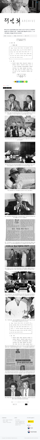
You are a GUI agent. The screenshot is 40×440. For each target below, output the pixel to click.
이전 (8, 87)
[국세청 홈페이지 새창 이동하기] (30, 427)
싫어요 (8, 85)
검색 (26, 404)
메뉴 (37, 2)
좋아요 (4, 85)
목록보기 (5, 87)
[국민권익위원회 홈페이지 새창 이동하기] (32, 431)
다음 (10, 87)
